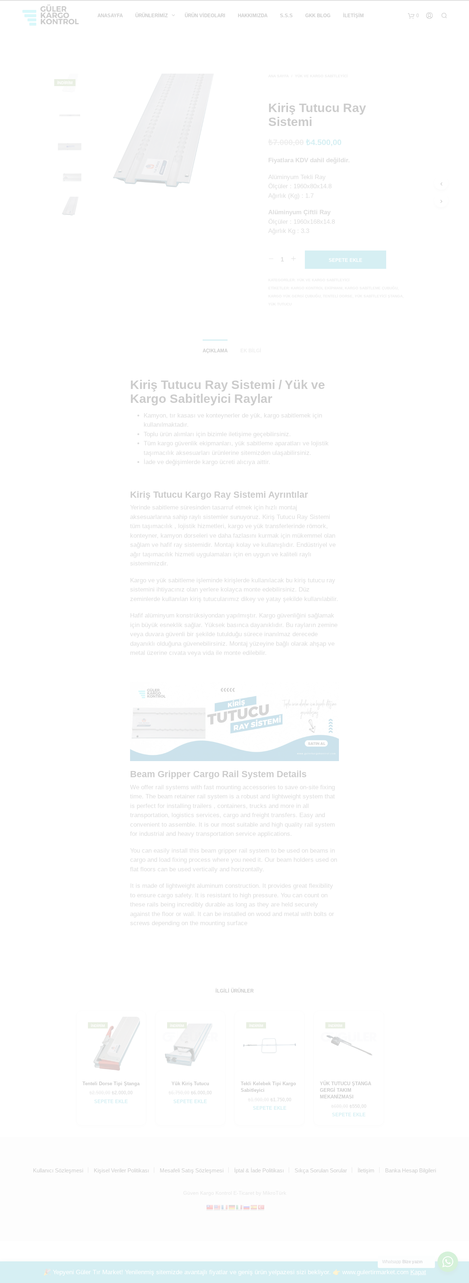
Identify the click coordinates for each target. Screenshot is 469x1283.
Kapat (418, 1272)
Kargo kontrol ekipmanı (317, 288)
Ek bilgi (250, 350)
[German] (231, 1207)
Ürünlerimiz (151, 15)
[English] (217, 1207)
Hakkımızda (252, 15)
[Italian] (239, 1207)
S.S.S (286, 15)
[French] (224, 1207)
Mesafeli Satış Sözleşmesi (192, 1170)
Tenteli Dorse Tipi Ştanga (111, 1083)
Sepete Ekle (111, 1101)
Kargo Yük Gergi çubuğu (294, 296)
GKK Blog (317, 15)
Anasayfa (110, 15)
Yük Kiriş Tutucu (190, 1083)
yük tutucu (280, 304)
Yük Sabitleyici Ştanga (379, 296)
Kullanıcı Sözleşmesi (58, 1170)
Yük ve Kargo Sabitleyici (321, 76)
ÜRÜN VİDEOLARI (205, 15)
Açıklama (215, 350)
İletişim (353, 15)
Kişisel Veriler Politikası (121, 1170)
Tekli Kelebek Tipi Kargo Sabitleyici (268, 1087)
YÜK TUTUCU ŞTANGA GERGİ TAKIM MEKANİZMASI (345, 1090)
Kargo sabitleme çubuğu (371, 288)
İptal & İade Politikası (259, 1170)
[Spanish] (253, 1207)
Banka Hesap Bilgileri (410, 1170)
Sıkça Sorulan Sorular (321, 1170)
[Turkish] (261, 1207)
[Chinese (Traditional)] (209, 1207)
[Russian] (246, 1207)
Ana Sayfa (278, 76)
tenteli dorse (337, 296)
